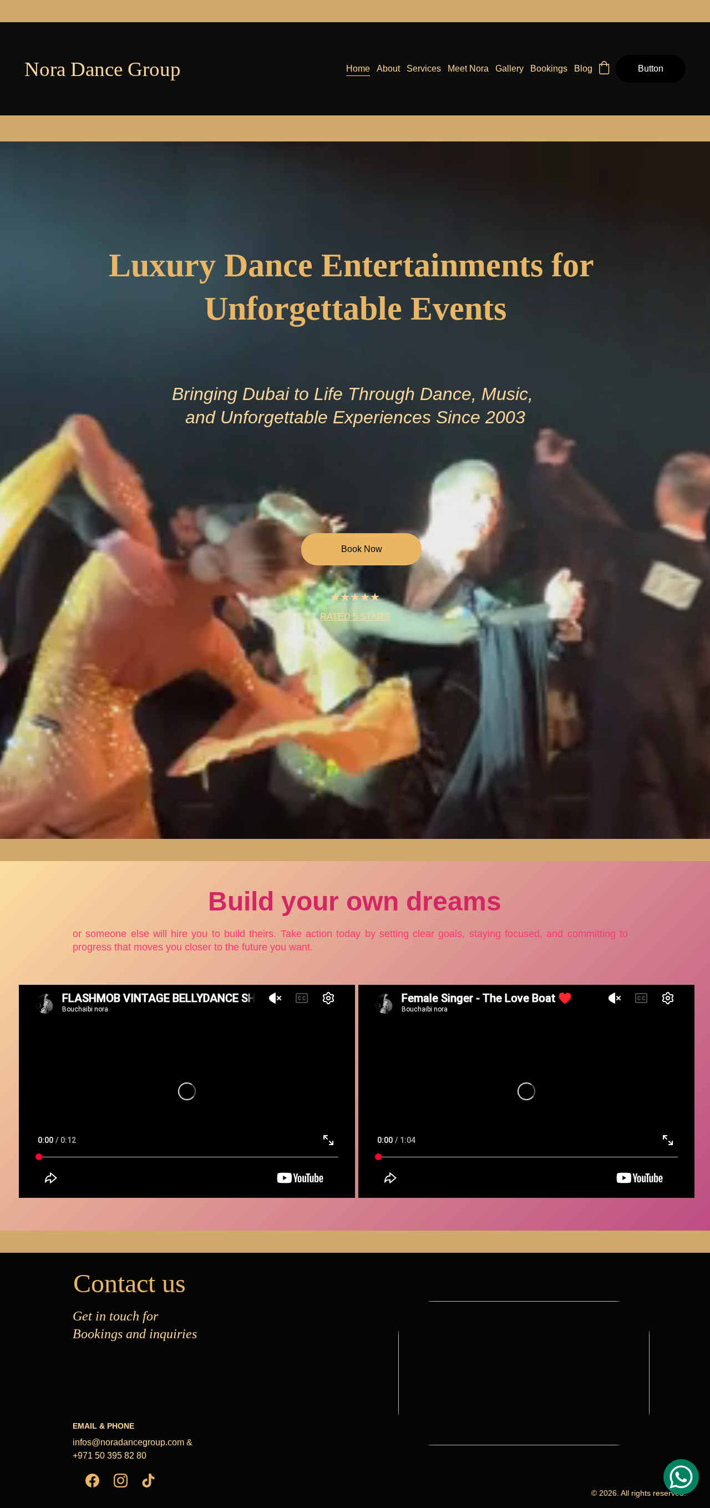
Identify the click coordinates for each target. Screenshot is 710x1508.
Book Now (361, 549)
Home (358, 68)
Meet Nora (468, 68)
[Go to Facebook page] (92, 1480)
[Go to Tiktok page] (148, 1480)
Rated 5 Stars (355, 616)
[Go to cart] (604, 68)
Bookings (548, 68)
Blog (583, 68)
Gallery (509, 68)
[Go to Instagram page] (121, 1480)
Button (650, 68)
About (388, 68)
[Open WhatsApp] (681, 1477)
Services (424, 68)
